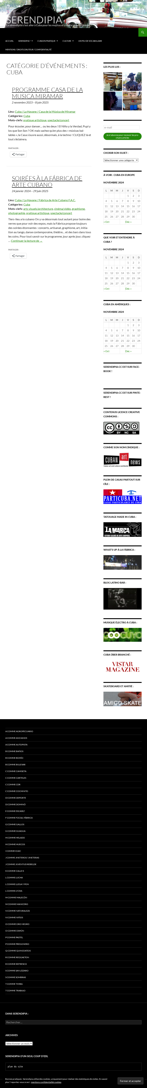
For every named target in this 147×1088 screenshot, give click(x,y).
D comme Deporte (15, 797)
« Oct (106, 221)
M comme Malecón (16, 897)
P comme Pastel (14, 937)
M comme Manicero (16, 904)
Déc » (128, 221)
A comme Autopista (16, 744)
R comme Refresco (16, 964)
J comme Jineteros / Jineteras (22, 857)
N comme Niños (14, 917)
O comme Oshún (14, 930)
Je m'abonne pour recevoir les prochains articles (122, 136)
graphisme (78, 208)
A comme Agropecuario (19, 731)
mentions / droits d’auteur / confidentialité (28, 49)
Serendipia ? (24, 41)
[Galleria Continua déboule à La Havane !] (132, 101)
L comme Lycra (13, 890)
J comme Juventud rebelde (20, 864)
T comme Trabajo (15, 990)
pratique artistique (34, 120)
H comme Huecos (15, 844)
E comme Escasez (15, 811)
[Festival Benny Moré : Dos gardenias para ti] (132, 81)
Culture (67, 41)
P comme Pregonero (17, 944)
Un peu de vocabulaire (90, 41)
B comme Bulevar (15, 764)
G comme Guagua (15, 831)
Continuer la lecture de (26, 240)
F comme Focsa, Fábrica (19, 817)
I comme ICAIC (13, 851)
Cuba (26, 115)
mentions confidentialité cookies (46, 1082)
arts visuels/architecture (38, 208)
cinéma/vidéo (62, 208)
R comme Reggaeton (17, 957)
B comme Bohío (14, 758)
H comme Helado (15, 837)
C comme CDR (12, 784)
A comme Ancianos (16, 738)
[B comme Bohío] (112, 81)
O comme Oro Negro (17, 924)
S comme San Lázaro (17, 970)
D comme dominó (15, 804)
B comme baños (14, 751)
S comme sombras (15, 977)
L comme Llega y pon (17, 884)
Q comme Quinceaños (18, 950)
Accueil (9, 41)
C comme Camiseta (15, 771)
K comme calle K (14, 871)
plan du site (15, 1066)
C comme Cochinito (16, 791)
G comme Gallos (14, 824)
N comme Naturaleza (17, 910)
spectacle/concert (58, 120)
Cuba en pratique (46, 41)
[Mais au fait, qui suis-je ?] (112, 101)
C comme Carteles (15, 777)
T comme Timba (14, 984)
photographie (16, 213)
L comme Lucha (14, 877)
